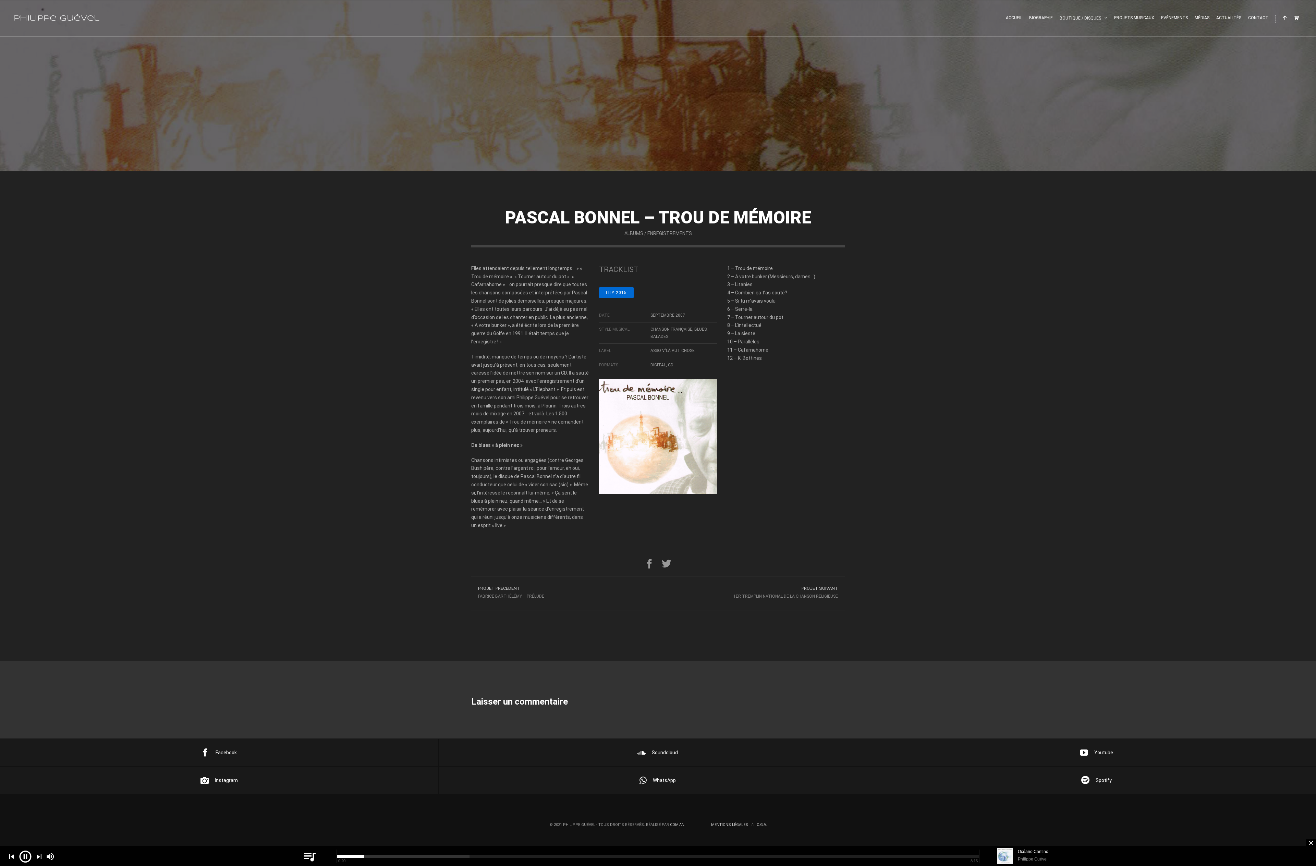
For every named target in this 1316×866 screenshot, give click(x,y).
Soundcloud (665, 752)
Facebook (226, 752)
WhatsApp (664, 780)
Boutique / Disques (1080, 18)
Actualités (1228, 17)
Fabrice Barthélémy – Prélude (511, 592)
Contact (1258, 17)
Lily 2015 (616, 292)
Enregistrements (669, 233)
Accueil (1014, 17)
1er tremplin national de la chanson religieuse (785, 592)
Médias (1202, 17)
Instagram (226, 780)
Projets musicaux (1134, 17)
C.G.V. (762, 824)
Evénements (1174, 17)
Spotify (1104, 780)
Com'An (677, 824)
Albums (633, 233)
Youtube (1103, 752)
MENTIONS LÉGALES (729, 824)
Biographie (1041, 17)
